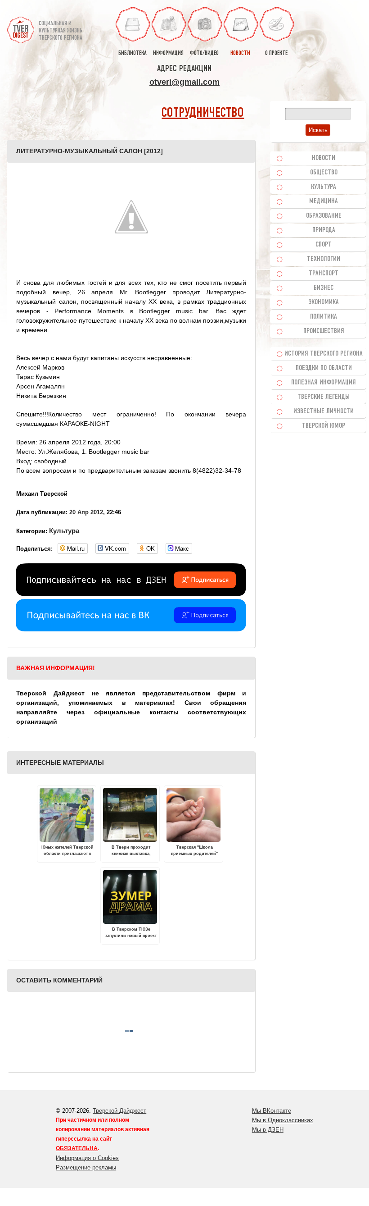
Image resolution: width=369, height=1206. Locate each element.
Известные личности (323, 411)
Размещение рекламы (86, 1167)
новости (240, 53)
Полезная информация (323, 382)
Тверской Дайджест (119, 1110)
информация (168, 53)
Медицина (323, 201)
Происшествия (323, 331)
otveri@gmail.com (184, 82)
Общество (324, 172)
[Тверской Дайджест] (20, 26)
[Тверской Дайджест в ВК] (131, 629)
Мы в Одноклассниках (282, 1120)
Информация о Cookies (87, 1158)
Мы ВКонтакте (271, 1110)
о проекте (276, 53)
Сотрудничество (203, 113)
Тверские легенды (323, 397)
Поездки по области (324, 368)
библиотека (132, 53)
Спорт (323, 245)
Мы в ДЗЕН (268, 1129)
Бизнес (323, 288)
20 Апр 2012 (86, 512)
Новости (323, 158)
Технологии (323, 259)
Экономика (323, 302)
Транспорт (323, 273)
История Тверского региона (323, 354)
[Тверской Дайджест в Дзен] (131, 594)
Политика (323, 317)
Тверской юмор (323, 426)
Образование (324, 216)
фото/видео (204, 53)
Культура (64, 530)
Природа (323, 230)
